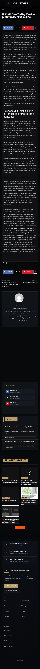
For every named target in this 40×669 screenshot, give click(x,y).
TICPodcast (7, 630)
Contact (23, 616)
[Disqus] (20, 354)
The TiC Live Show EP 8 (10, 437)
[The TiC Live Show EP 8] (10, 493)
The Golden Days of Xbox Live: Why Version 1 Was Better (19, 441)
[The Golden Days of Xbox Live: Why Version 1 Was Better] (29, 493)
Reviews (6, 616)
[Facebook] (18, 323)
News (8, 262)
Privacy (11, 664)
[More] (35, 28)
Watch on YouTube (12, 590)
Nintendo (24, 478)
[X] (21, 323)
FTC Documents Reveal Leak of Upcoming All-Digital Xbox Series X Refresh (10, 520)
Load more (19, 528)
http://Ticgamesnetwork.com (20, 308)
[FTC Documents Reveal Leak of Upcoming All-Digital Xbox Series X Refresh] (10, 511)
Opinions (5, 478)
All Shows (24, 611)
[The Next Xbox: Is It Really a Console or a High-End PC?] (10, 473)
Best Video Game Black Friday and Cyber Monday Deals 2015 (10, 284)
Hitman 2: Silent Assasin (30, 283)
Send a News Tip (11, 585)
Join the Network (8, 646)
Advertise (18, 664)
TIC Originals (24, 606)
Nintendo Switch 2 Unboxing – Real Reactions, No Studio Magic (29, 482)
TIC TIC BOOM (8, 636)
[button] (37, 9)
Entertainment (25, 600)
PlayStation (7, 606)
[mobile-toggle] (3, 9)
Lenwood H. (20, 306)
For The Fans (7, 641)
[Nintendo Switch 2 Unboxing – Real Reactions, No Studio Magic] (29, 473)
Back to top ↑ (27, 664)
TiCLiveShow (6, 497)
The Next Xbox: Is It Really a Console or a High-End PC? (18, 427)
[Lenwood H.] (20, 297)
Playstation (15, 262)
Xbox (4, 516)
